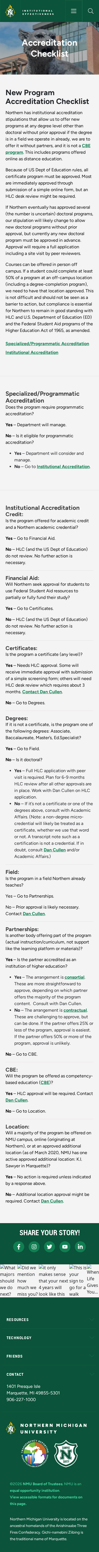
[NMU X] (49, 1246)
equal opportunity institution (34, 1490)
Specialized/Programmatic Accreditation (47, 343)
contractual (75, 1010)
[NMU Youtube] (64, 1246)
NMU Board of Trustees (42, 1484)
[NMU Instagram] (34, 1246)
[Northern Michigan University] (10, 11)
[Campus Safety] (66, 1453)
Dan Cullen (55, 849)
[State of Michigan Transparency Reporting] (35, 1453)
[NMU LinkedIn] (80, 1246)
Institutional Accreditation (32, 352)
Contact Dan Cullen (42, 691)
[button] (90, 11)
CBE (45, 1082)
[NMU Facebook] (18, 1246)
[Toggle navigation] (73, 11)
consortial (74, 977)
